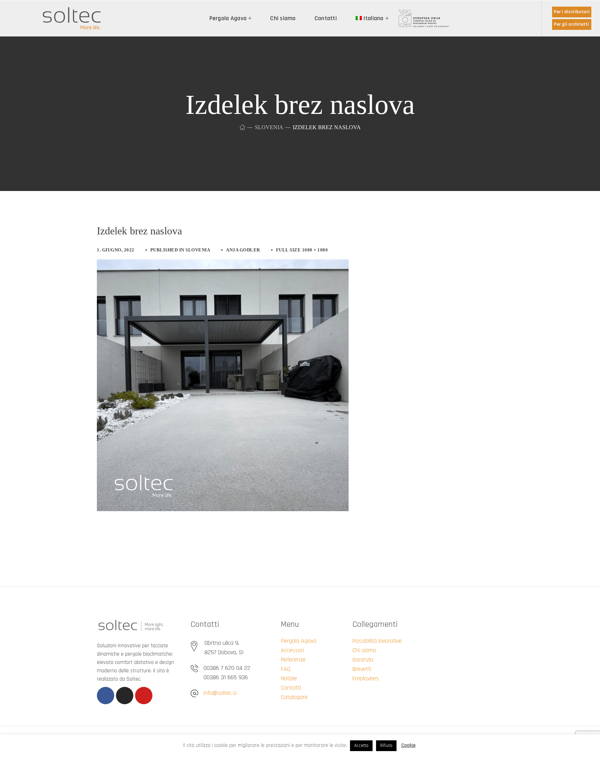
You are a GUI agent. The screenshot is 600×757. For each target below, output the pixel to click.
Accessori (292, 650)
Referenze (293, 660)
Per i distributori (572, 12)
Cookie (408, 745)
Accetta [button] (361, 745)
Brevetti (361, 669)
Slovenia (269, 127)
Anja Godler (243, 249)
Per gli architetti (571, 24)
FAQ (285, 669)
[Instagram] (124, 695)
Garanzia (362, 660)
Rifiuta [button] (386, 745)
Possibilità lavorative (377, 641)
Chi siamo (364, 650)
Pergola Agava (298, 641)
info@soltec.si (219, 693)
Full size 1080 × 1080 (302, 249)
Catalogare (294, 697)
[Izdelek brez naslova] (223, 264)
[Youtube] (143, 695)
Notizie (289, 678)
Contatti (291, 688)
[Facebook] (105, 695)
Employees (365, 678)
